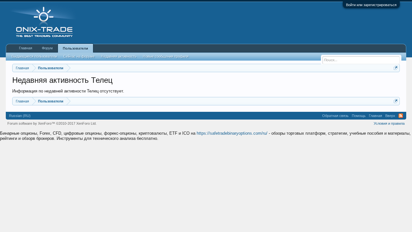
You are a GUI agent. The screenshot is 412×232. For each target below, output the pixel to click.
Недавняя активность (118, 56)
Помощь (359, 116)
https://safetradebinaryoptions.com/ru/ (232, 133)
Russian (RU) (20, 116)
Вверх (390, 116)
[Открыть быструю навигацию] (396, 68)
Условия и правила (389, 123)
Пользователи (75, 48)
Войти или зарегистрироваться (371, 5)
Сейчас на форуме (79, 56)
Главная (25, 48)
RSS (400, 115)
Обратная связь (335, 116)
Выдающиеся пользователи (34, 56)
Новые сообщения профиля (166, 56)
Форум (47, 48)
